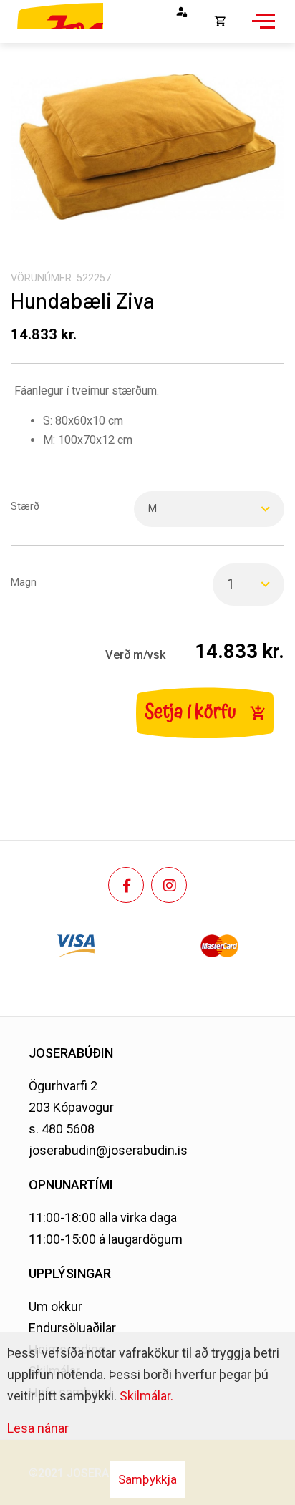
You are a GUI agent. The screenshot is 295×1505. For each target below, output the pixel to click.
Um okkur (55, 1306)
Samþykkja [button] (147, 1479)
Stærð (25, 506)
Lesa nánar (38, 1428)
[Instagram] (169, 885)
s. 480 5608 (62, 1128)
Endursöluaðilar (72, 1327)
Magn (24, 582)
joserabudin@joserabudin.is (108, 1150)
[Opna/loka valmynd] (261, 29)
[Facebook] (126, 885)
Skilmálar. (146, 1395)
